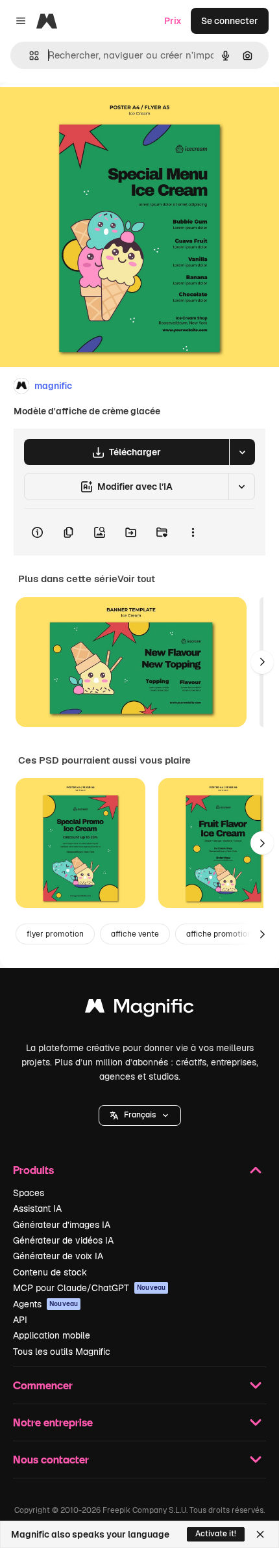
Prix (173, 21)
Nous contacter (51, 1459)
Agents (45, 1304)
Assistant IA (37, 1208)
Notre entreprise (53, 1422)
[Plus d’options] (193, 532)
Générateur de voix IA (58, 1256)
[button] (140, 1115)
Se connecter (229, 21)
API (20, 1320)
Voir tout (136, 579)
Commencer (43, 1385)
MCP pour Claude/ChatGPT (89, 1288)
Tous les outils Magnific (61, 1351)
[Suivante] (262, 662)
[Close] (260, 1534)
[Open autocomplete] (29, 55)
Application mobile (51, 1335)
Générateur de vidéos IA (63, 1240)
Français (140, 1115)
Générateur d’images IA (61, 1225)
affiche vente (135, 934)
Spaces (28, 1193)
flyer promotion (55, 934)
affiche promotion (219, 934)
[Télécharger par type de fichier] (242, 452)
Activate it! (215, 1533)
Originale (85, 111)
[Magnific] (139, 1009)
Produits (33, 1170)
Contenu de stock (50, 1272)
